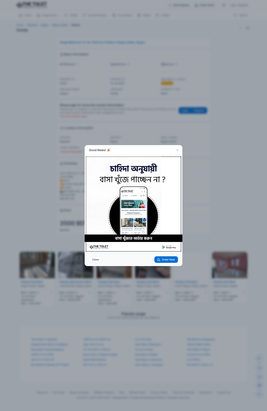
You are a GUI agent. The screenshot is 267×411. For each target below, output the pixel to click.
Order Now (168, 259)
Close (95, 259)
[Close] (177, 150)
